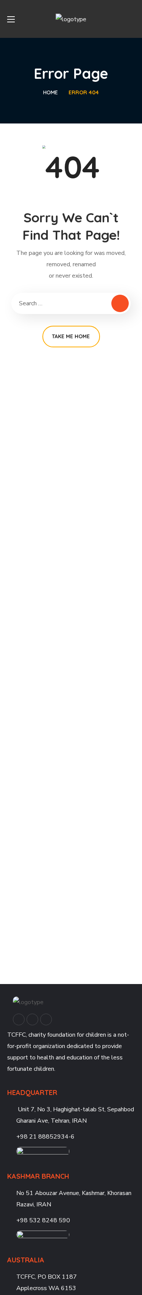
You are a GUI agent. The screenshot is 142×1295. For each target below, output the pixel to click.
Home (50, 92)
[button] (132, 19)
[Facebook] (19, 1019)
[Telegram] (46, 1019)
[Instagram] (32, 1019)
